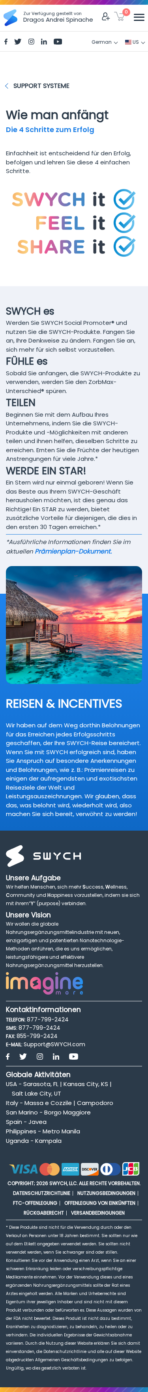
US (135, 42)
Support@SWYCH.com (54, 1044)
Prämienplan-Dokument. (73, 551)
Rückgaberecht (44, 1212)
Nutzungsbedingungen (106, 1193)
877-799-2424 (48, 1019)
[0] (119, 18)
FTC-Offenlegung (35, 1203)
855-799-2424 (37, 1036)
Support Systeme (41, 85)
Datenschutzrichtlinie (41, 1193)
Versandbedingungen (98, 1212)
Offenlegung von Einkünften (99, 1203)
